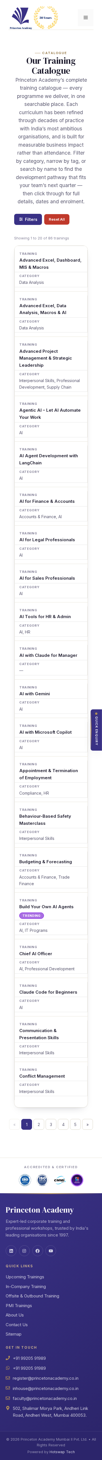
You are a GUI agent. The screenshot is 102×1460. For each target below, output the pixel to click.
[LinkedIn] (11, 1250)
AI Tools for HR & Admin (45, 616)
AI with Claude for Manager (48, 655)
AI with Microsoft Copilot (45, 732)
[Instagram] (24, 1250)
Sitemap (14, 1334)
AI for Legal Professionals (47, 539)
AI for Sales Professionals (47, 578)
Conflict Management (42, 1076)
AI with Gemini (34, 693)
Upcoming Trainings (25, 1276)
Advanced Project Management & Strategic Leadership (45, 358)
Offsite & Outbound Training (32, 1296)
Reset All (57, 219)
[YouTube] (50, 1250)
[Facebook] (37, 1250)
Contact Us (17, 1324)
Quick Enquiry (96, 730)
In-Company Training (26, 1286)
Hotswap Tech (62, 1452)
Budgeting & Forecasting (45, 861)
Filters (31, 219)
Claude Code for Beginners (48, 992)
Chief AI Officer (35, 953)
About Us (15, 1315)
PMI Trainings (19, 1305)
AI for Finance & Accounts (47, 501)
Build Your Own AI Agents (46, 906)
